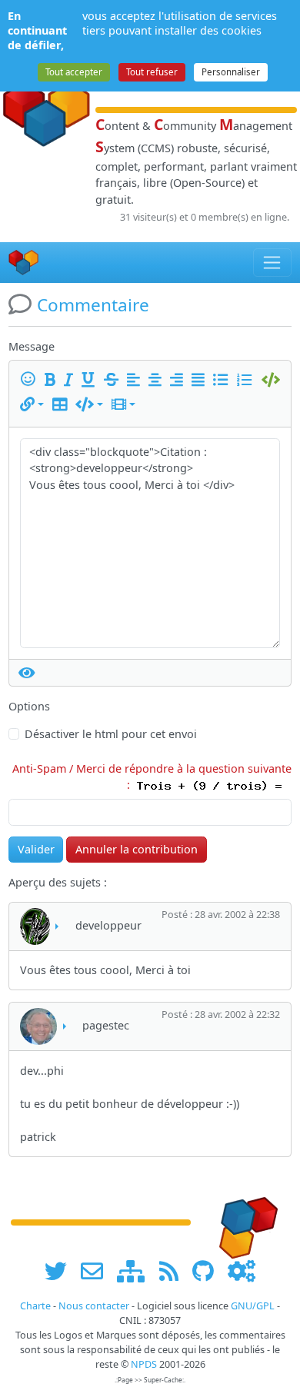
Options (29, 706)
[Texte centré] (157, 380)
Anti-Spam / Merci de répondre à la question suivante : (152, 777)
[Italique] (71, 380)
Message (31, 346)
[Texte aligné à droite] (179, 380)
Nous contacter (93, 1305)
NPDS (144, 1364)
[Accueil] (23, 263)
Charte (35, 1305)
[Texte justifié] (201, 380)
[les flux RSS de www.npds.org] (174, 1270)
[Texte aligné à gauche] (136, 380)
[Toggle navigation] (272, 262)
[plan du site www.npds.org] (136, 1270)
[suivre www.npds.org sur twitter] (61, 1270)
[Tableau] (62, 404)
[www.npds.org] (243, 1221)
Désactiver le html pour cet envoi (111, 734)
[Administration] (241, 1270)
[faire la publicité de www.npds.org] (97, 1270)
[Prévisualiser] (27, 673)
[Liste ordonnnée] (247, 380)
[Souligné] (91, 380)
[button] (32, 404)
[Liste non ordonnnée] (223, 380)
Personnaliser (231, 72)
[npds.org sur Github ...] (208, 1270)
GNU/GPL (253, 1305)
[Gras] (53, 380)
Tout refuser (152, 72)
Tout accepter (73, 72)
